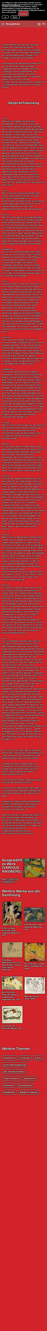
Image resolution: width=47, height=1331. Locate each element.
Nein (15, 17)
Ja (5, 17)
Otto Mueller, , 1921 (33, 927)
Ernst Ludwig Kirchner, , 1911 (11, 932)
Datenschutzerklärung (11, 5)
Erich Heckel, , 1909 (34, 966)
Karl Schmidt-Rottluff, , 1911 (11, 996)
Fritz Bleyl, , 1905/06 (11, 965)
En (43, 24)
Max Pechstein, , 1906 (32, 998)
